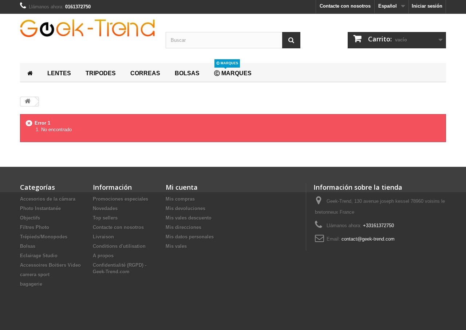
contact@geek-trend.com (368, 239)
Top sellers (105, 218)
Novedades (105, 208)
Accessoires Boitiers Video (50, 265)
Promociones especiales (120, 199)
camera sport (35, 274)
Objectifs (30, 218)
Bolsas (27, 246)
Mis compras (180, 199)
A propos (103, 255)
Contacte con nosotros (345, 6)
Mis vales (176, 246)
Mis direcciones (183, 227)
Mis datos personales (190, 237)
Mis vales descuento (189, 218)
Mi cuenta (182, 187)
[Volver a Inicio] (28, 101)
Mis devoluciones (185, 208)
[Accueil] (30, 72)
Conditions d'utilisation (119, 246)
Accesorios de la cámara (47, 199)
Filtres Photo (34, 227)
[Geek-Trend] (87, 28)
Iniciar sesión (427, 6)
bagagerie (31, 284)
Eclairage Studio (39, 255)
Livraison (103, 237)
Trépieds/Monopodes (43, 237)
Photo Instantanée (40, 208)
